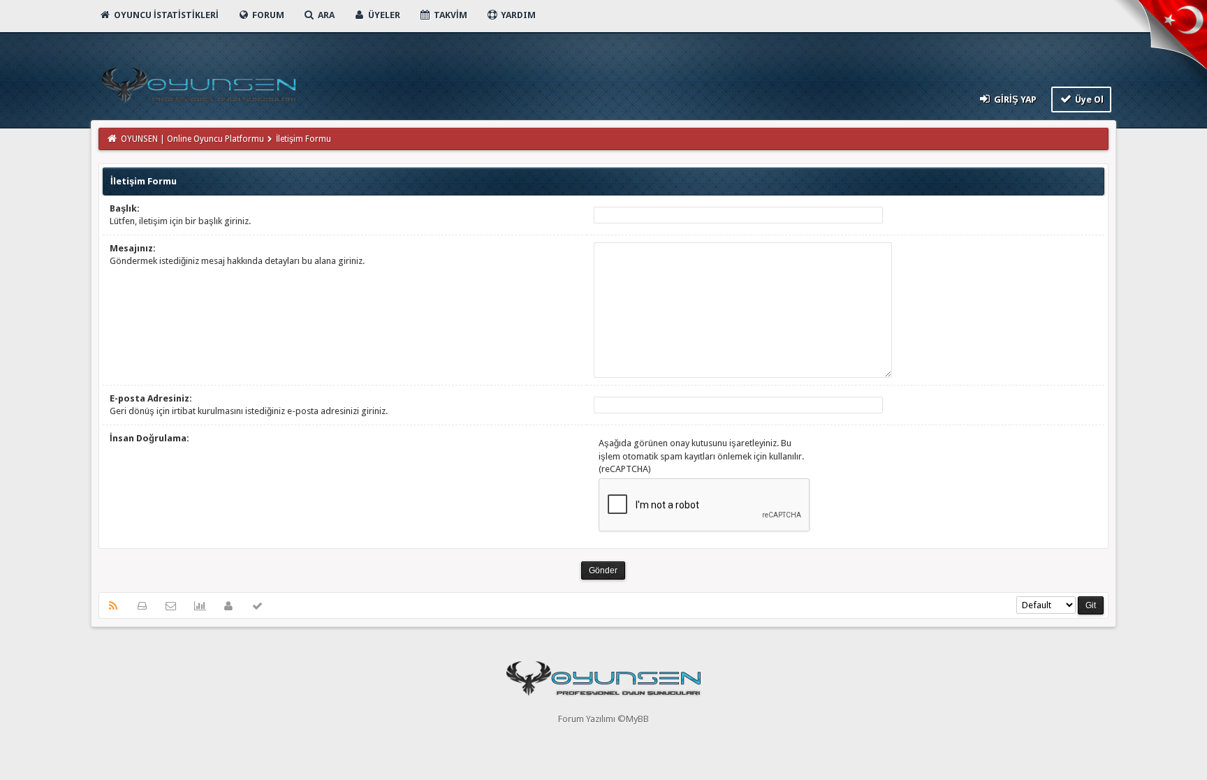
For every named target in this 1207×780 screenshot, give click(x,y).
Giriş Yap (1014, 99)
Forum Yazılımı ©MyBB (603, 719)
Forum (267, 15)
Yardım (517, 15)
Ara (325, 15)
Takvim (449, 15)
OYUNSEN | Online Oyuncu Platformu (192, 139)
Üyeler (383, 15)
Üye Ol (1088, 99)
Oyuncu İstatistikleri (165, 15)
